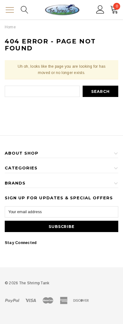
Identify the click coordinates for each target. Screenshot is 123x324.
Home (10, 27)
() (117, 6)
